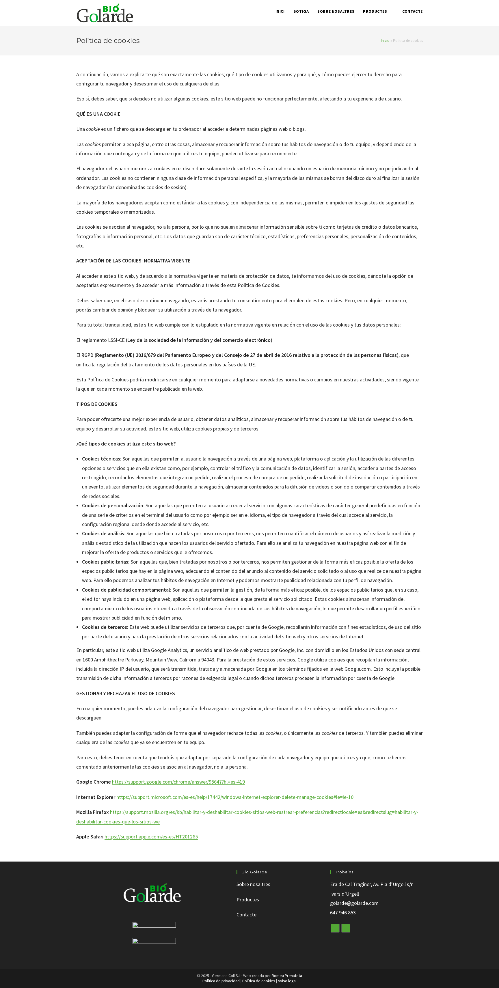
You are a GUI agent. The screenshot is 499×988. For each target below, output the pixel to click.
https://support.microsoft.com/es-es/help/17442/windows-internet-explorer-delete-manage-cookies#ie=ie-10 (234, 797)
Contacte (246, 914)
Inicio (385, 40)
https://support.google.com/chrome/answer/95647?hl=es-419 (178, 781)
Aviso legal (287, 980)
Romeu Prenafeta (287, 975)
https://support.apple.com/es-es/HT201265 (151, 836)
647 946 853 (343, 912)
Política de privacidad (221, 980)
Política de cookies (258, 980)
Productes (248, 899)
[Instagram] (335, 928)
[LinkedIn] (345, 928)
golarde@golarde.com (354, 903)
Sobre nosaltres (253, 884)
